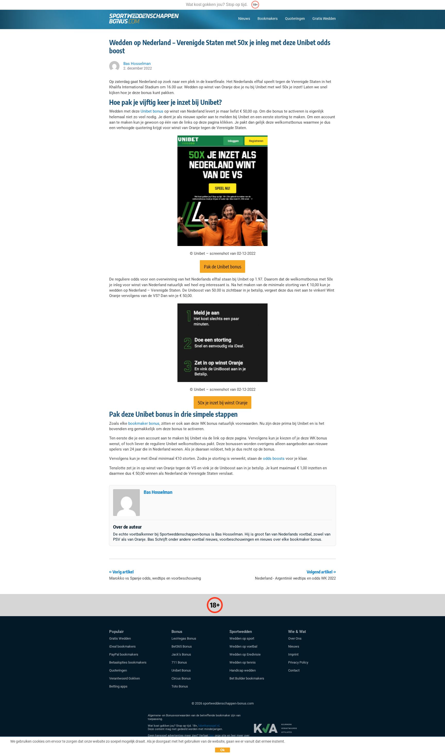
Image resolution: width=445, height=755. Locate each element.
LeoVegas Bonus (184, 638)
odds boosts (274, 458)
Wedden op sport (241, 638)
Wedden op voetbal (243, 646)
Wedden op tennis (242, 662)
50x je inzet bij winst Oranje (222, 402)
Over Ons (295, 638)
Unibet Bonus (181, 670)
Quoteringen (295, 18)
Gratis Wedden (324, 18)
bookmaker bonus (143, 423)
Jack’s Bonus (181, 654)
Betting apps (118, 686)
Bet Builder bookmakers (246, 678)
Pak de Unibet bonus (222, 266)
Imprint (293, 654)
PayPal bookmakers (124, 654)
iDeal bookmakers (122, 646)
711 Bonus (179, 662)
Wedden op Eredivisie (245, 654)
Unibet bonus (152, 111)
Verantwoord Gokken (124, 678)
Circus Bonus (181, 678)
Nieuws (244, 18)
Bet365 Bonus (182, 646)
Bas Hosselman (158, 492)
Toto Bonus (180, 686)
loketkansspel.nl (208, 725)
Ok (222, 750)
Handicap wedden (242, 670)
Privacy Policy (298, 662)
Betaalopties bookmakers (128, 662)
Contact (293, 670)
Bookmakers (268, 18)
